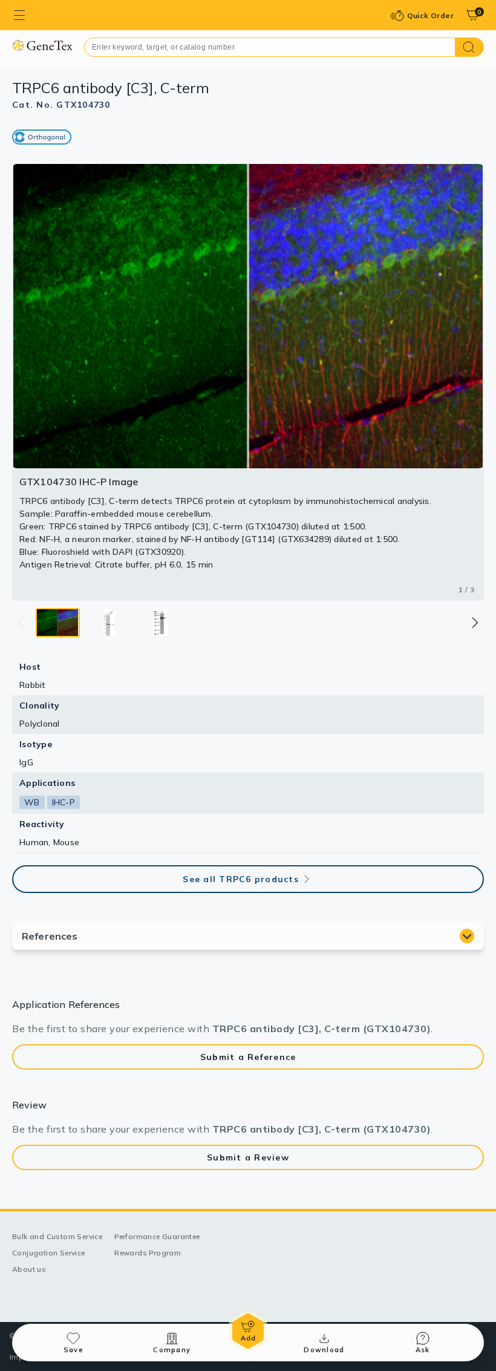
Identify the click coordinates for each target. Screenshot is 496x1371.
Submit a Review (248, 1157)
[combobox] (269, 47)
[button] (474, 622)
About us (29, 1269)
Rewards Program (147, 1252)
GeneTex (42, 45)
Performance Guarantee (157, 1236)
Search (469, 47)
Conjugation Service (48, 1252)
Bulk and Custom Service (57, 1236)
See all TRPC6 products (241, 879)
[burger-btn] (19, 15)
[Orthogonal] (41, 137)
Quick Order (430, 15)
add (248, 1331)
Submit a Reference (248, 1057)
